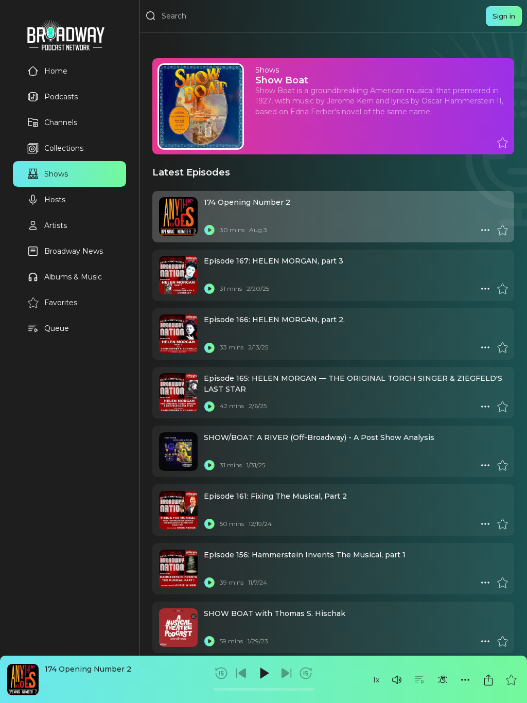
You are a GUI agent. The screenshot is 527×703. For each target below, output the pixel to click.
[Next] (286, 673)
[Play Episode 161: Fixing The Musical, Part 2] (209, 524)
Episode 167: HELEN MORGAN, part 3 (273, 261)
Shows (56, 174)
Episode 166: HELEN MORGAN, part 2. (274, 319)
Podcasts (61, 96)
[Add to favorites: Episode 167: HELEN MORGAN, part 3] (502, 288)
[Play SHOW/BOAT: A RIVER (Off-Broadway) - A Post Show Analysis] (209, 465)
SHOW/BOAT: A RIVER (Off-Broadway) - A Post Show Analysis (319, 437)
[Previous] (241, 673)
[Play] (263, 673)
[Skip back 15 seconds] (221, 673)
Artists (55, 225)
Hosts (54, 199)
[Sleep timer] (442, 680)
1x (376, 679)
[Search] (150, 16)
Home (55, 71)
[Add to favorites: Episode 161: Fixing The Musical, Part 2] (502, 524)
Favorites (60, 302)
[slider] (263, 689)
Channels (60, 122)
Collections (63, 148)
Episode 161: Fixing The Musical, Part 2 (275, 496)
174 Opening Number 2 (88, 669)
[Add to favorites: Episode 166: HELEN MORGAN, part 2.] (502, 347)
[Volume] (396, 680)
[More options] (465, 680)
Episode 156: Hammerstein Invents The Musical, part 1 (305, 554)
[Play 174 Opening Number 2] (209, 230)
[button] (396, 680)
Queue (56, 328)
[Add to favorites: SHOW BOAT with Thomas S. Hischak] (502, 641)
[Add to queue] (419, 680)
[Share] (488, 680)
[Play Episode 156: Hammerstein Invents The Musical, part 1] (209, 582)
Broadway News (73, 251)
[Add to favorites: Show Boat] (502, 142)
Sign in (504, 16)
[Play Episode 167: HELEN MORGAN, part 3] (209, 288)
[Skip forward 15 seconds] (305, 673)
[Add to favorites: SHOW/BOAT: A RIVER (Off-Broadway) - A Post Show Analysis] (502, 465)
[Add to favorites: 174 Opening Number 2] (511, 680)
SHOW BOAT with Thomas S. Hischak (274, 613)
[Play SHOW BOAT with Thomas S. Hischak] (209, 641)
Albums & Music (73, 277)
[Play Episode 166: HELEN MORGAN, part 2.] (209, 347)
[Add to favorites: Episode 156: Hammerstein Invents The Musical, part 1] (502, 582)
